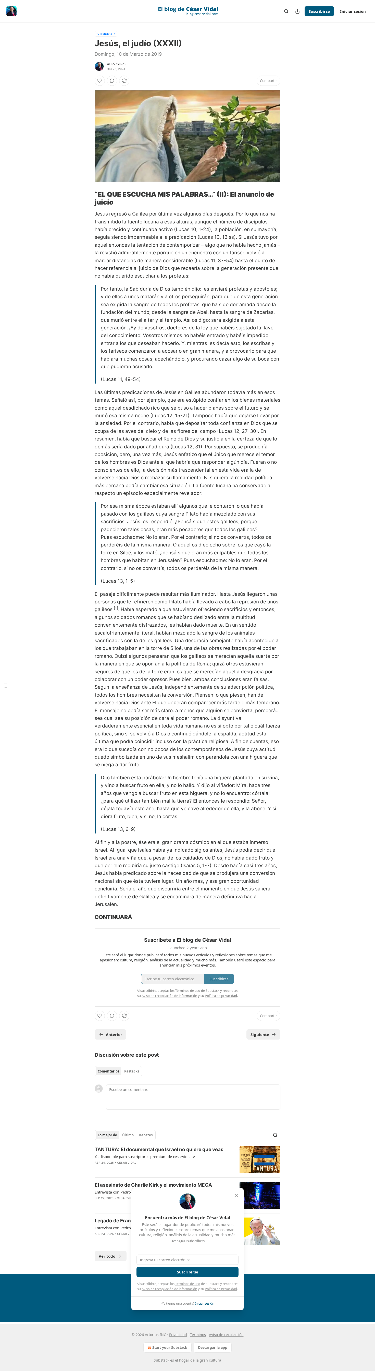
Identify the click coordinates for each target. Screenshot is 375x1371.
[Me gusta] (100, 81)
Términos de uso (187, 1283)
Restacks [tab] (131, 1071)
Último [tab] (128, 1135)
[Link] (87, 198)
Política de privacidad (221, 1288)
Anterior (114, 1034)
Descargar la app (212, 1347)
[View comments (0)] (112, 81)
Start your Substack (169, 1347)
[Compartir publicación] (297, 11)
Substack (161, 1360)
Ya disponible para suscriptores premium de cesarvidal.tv (145, 1156)
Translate (106, 33)
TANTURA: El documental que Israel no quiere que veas (159, 1149)
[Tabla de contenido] (5, 685)
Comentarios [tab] (108, 1071)
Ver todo (107, 1256)
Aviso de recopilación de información (169, 1288)
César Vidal (116, 64)
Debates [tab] (146, 1135)
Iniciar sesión (353, 11)
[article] (187, 1160)
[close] (236, 1195)
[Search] (286, 11)
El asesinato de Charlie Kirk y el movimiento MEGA (153, 1185)
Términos (198, 1334)
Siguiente (260, 1034)
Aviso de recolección (226, 1334)
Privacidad (178, 1334)
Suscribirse (319, 11)
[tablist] (118, 1071)
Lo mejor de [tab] (107, 1135)
